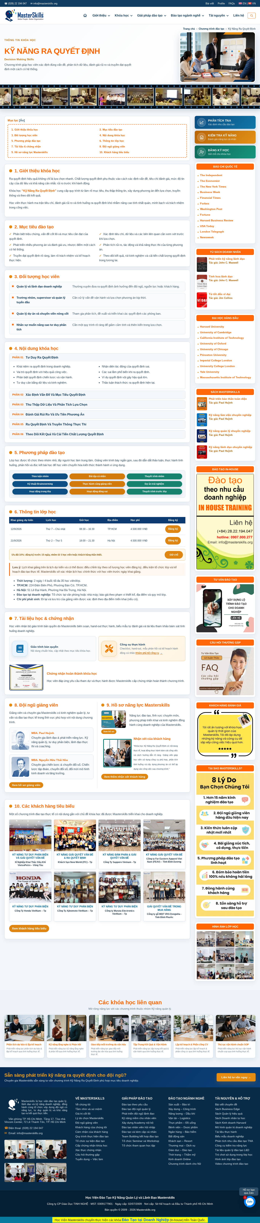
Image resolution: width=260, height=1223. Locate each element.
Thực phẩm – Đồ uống (182, 1122)
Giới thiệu (99, 15)
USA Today (207, 226)
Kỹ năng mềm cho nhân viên (139, 1118)
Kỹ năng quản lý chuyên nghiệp (229, 431)
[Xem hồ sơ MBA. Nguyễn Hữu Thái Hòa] (20, 767)
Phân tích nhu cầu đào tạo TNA (234, 1140)
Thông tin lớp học (113, 140)
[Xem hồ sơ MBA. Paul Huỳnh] (20, 740)
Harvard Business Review (216, 220)
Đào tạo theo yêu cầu (135, 1104)
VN (253, 3)
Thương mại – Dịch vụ (181, 1145)
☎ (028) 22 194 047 (15, 3)
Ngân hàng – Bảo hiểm (182, 1131)
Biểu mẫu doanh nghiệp (229, 1136)
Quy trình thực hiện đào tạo (91, 1136)
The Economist (210, 180)
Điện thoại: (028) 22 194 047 (23, 1128)
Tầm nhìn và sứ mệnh (88, 1109)
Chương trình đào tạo (211, 28)
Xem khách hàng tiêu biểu (29, 928)
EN (244, 3)
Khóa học (122, 15)
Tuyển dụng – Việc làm (89, 1159)
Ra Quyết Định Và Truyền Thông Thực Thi (49, 424)
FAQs (232, 3)
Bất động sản (176, 1136)
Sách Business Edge (227, 1109)
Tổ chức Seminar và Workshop (140, 1140)
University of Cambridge (215, 332)
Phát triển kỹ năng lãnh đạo (227, 258)
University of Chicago (214, 349)
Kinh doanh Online (179, 1159)
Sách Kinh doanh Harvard (230, 1122)
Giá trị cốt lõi (82, 1113)
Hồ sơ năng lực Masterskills (31, 152)
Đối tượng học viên (25, 135)
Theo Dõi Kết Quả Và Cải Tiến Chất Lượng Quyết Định (58, 434)
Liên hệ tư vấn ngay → (236, 1077)
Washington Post (211, 209)
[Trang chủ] (85, 15)
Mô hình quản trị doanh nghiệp (233, 1127)
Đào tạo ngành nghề (185, 15)
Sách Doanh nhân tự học (230, 1118)
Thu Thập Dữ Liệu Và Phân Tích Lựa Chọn (49, 404)
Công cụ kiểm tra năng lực (231, 1145)
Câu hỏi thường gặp (87, 1154)
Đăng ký (173, 529)
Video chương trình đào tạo (231, 1163)
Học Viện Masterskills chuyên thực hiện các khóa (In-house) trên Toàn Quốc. (130, 1220)
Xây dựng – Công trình (182, 1109)
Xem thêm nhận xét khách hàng (124, 776)
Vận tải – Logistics (179, 1118)
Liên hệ (238, 15)
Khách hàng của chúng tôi (91, 1127)
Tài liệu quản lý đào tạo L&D (232, 1150)
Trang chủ (189, 28)
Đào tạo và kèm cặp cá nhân (139, 1131)
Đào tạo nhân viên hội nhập (138, 1127)
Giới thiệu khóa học (26, 129)
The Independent (211, 175)
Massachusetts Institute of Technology (225, 377)
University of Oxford (213, 343)
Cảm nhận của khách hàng (91, 1131)
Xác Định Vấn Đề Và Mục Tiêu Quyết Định (48, 394)
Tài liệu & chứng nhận (27, 146)
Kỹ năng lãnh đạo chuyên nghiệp (230, 447)
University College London (217, 366)
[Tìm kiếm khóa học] (252, 15)
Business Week (210, 192)
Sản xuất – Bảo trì (179, 1104)
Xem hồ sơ (108, 731)
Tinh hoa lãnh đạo (221, 276)
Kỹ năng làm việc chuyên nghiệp (230, 415)
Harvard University (212, 326)
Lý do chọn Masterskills (89, 1118)
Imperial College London (216, 360)
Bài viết (210, 3)
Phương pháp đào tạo (27, 140)
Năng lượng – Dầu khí (181, 1113)
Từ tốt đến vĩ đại (219, 294)
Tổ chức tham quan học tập (138, 1145)
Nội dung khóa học (114, 135)
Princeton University (213, 354)
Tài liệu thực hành (226, 1131)
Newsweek (207, 237)
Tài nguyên (217, 15)
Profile (221, 3)
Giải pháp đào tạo (150, 15)
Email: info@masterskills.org (23, 1133)
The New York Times (213, 186)
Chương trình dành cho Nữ (184, 1163)
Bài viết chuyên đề (226, 1104)
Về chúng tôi (82, 1104)
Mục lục (13, 120)
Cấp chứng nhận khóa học (91, 1145)
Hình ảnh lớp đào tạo (228, 1159)
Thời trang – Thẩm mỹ (181, 1154)
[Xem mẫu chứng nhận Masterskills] (26, 677)
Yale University (209, 371)
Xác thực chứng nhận (88, 1150)
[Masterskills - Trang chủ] (27, 15)
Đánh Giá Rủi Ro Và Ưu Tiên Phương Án (48, 414)
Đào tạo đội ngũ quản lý (136, 1109)
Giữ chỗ (174, 554)
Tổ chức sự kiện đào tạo (90, 1140)
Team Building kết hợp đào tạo (140, 1136)
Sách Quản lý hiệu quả (228, 1113)
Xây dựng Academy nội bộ (137, 1122)
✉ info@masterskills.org (43, 3)
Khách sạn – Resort (180, 1140)
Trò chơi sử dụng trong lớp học (233, 1154)
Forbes (204, 203)
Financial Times (210, 197)
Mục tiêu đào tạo (112, 129)
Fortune (205, 214)
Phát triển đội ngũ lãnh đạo (138, 1113)
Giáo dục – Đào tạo (180, 1150)
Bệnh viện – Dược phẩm (183, 1127)
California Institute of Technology (222, 337)
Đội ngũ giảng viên (114, 146)
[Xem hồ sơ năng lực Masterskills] (113, 719)
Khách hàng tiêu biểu (116, 152)
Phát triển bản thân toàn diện (228, 398)
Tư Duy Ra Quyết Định (35, 357)
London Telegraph (212, 231)
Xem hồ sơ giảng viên (26, 785)
